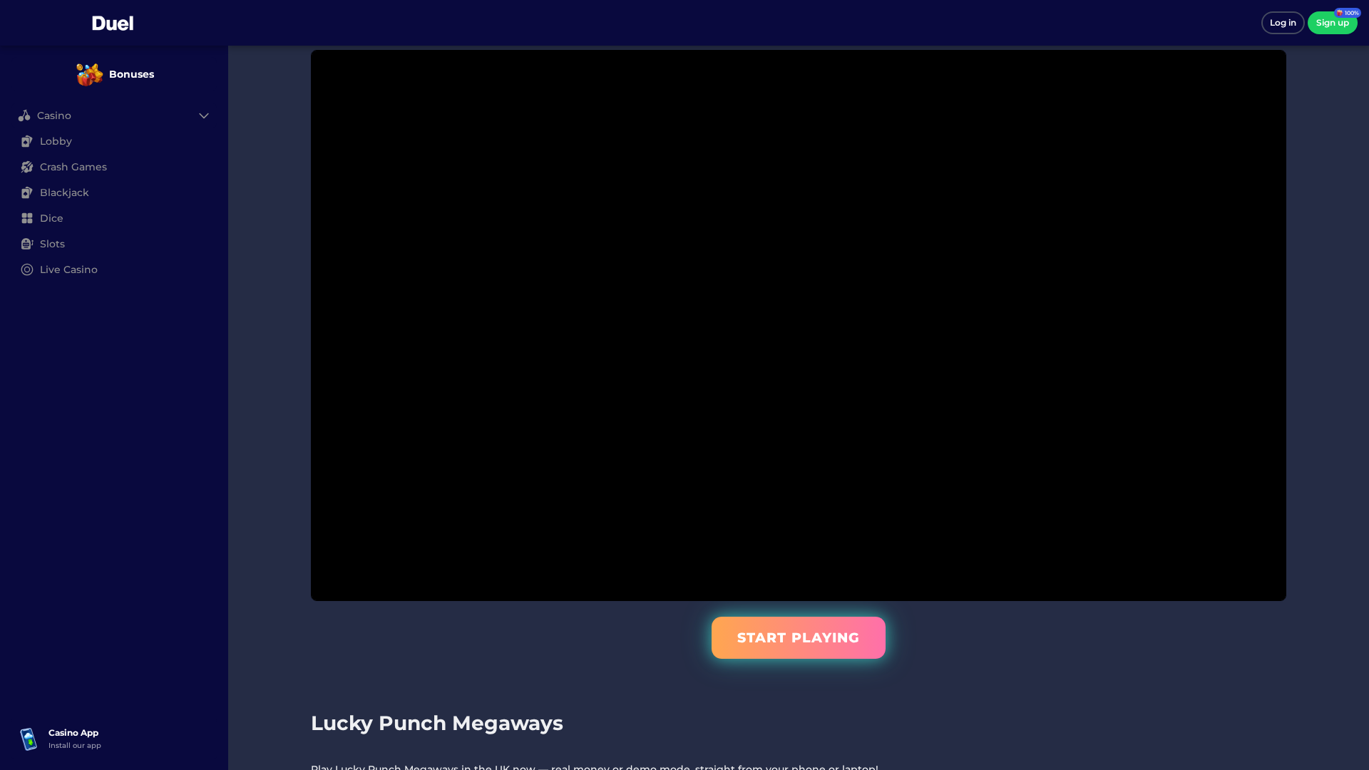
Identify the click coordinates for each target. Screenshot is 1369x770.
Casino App (73, 732)
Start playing (798, 638)
